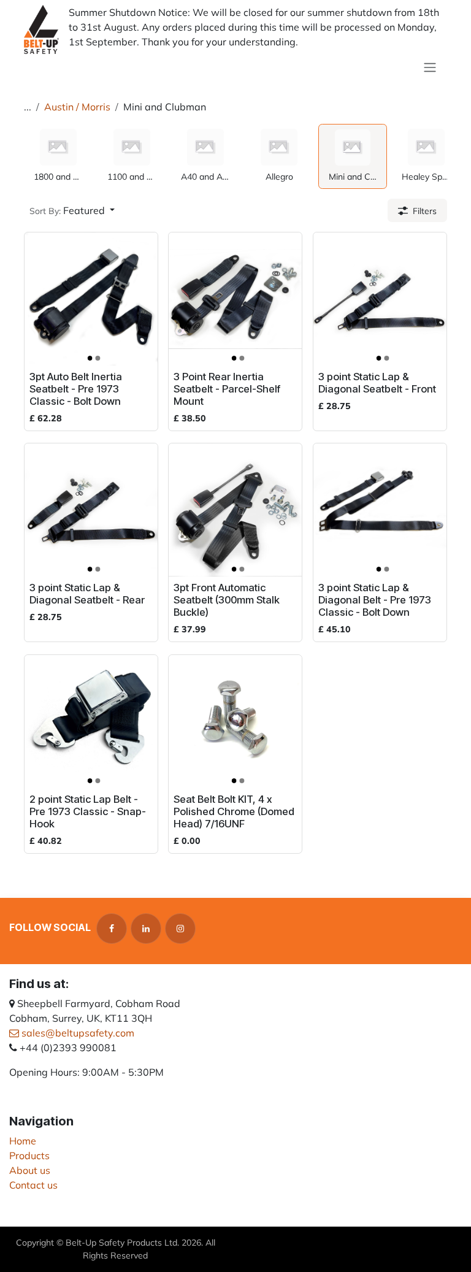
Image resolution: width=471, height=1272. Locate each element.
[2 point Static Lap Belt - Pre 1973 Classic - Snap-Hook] (91, 721)
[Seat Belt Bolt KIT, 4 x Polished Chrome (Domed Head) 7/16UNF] (235, 721)
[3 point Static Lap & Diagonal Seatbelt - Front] (379, 299)
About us (29, 1170)
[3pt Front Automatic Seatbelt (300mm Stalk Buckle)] (235, 510)
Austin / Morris (77, 107)
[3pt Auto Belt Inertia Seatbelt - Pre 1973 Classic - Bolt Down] (91, 299)
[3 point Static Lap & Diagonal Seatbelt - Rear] (91, 510)
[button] (72, 210)
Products (29, 1155)
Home (22, 1141)
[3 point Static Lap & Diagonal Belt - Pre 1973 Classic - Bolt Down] (379, 510)
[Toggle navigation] (430, 67)
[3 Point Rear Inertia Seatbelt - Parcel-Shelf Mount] (235, 299)
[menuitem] (58, 156)
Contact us (33, 1185)
